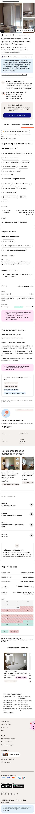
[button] (24, 30)
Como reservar (15, 124)
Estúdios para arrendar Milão (25, 709)
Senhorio (6, 124)
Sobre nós (4, 727)
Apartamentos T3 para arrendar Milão (10, 705)
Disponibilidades (27, 124)
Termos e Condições (7, 745)
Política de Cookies (7, 742)
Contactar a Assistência (8, 759)
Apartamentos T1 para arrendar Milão (9, 701)
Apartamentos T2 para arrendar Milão (25, 701)
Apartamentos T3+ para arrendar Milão (24, 705)
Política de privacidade (8, 739)
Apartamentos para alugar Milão (24, 697)
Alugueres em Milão (9, 696)
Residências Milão (8, 713)
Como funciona (6, 724)
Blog (2, 730)
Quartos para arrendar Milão (10, 709)
